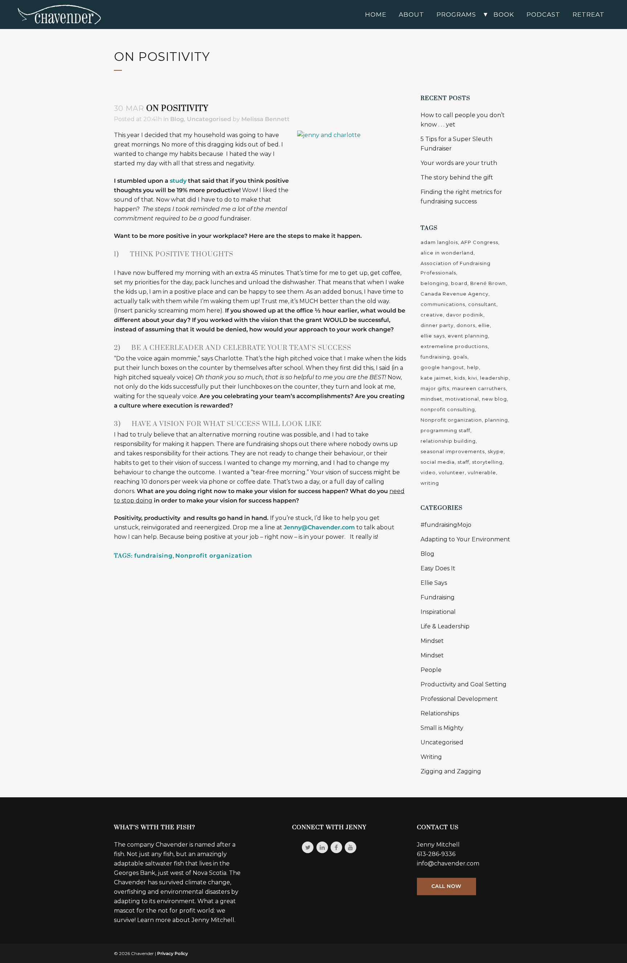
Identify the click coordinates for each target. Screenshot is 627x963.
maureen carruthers (479, 388)
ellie (484, 325)
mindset (431, 399)
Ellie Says (434, 582)
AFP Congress (479, 242)
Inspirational (438, 611)
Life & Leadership (445, 626)
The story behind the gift (457, 177)
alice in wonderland (447, 253)
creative (432, 315)
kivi (472, 378)
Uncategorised (209, 119)
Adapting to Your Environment (465, 539)
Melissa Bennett (265, 119)
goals (460, 357)
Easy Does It (438, 568)
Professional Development (459, 698)
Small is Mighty (442, 727)
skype (496, 451)
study (178, 180)
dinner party (437, 325)
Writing (431, 756)
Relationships (440, 713)
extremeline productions (454, 346)
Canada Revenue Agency (454, 294)
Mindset (432, 640)
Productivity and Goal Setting (464, 684)
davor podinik (464, 315)
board (459, 283)
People (431, 669)
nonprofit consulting (448, 409)
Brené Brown (488, 283)
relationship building (448, 441)
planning (496, 420)
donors (465, 325)
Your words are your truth (459, 163)
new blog (494, 399)
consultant (482, 304)
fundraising (153, 555)
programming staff (445, 430)
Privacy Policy (172, 953)
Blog (177, 119)
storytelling (487, 462)
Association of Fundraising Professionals (456, 268)
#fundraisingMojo (446, 524)
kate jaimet (436, 378)
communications (443, 304)
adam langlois (439, 242)
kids (459, 378)
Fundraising (438, 597)
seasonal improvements (453, 451)
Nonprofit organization (213, 555)
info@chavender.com (448, 863)
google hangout (442, 367)
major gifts (435, 388)
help (473, 367)
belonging (434, 283)
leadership (494, 378)
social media (438, 462)
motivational (462, 399)
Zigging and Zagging (451, 771)
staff (463, 462)
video (428, 472)
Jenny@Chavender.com (319, 527)
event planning (468, 336)
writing (430, 483)
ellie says (433, 336)
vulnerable (482, 472)
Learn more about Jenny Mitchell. (186, 920)
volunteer (452, 472)
